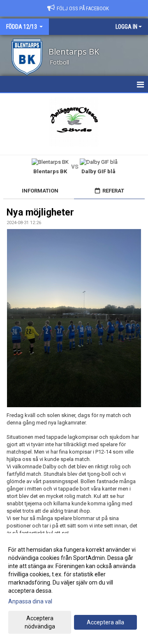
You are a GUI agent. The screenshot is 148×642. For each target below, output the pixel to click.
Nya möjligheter (40, 212)
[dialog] (74, 587)
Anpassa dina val (30, 601)
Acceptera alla (105, 622)
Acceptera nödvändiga (40, 622)
